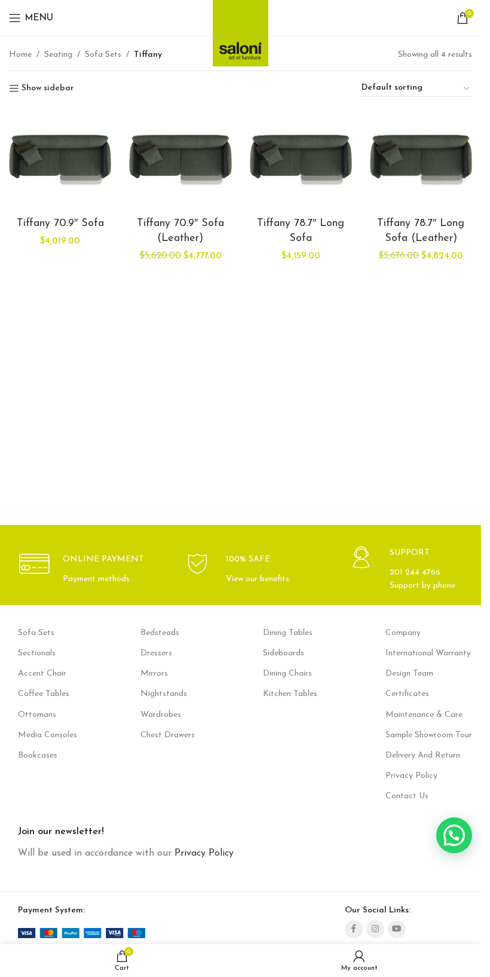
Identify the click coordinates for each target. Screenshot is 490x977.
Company (403, 632)
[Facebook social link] (354, 929)
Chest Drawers (167, 735)
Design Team (409, 673)
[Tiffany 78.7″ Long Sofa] (301, 160)
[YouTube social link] (397, 929)
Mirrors (154, 673)
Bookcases (37, 755)
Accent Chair (42, 673)
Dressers (156, 653)
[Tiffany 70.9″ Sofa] (60, 160)
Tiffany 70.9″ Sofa (60, 223)
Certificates (407, 693)
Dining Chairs (287, 673)
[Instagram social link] (375, 929)
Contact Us (406, 796)
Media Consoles (47, 735)
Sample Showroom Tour (428, 735)
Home (20, 54)
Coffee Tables (43, 693)
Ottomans (37, 714)
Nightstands (163, 693)
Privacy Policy (411, 775)
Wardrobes (160, 714)
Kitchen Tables (290, 693)
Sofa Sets (103, 54)
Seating (58, 54)
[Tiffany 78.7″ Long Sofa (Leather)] (421, 160)
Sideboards (283, 653)
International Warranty (428, 653)
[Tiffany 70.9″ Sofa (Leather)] (180, 160)
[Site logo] (240, 29)
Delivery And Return (422, 755)
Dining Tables (288, 632)
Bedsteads (159, 632)
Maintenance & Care (424, 714)
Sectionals (37, 653)
